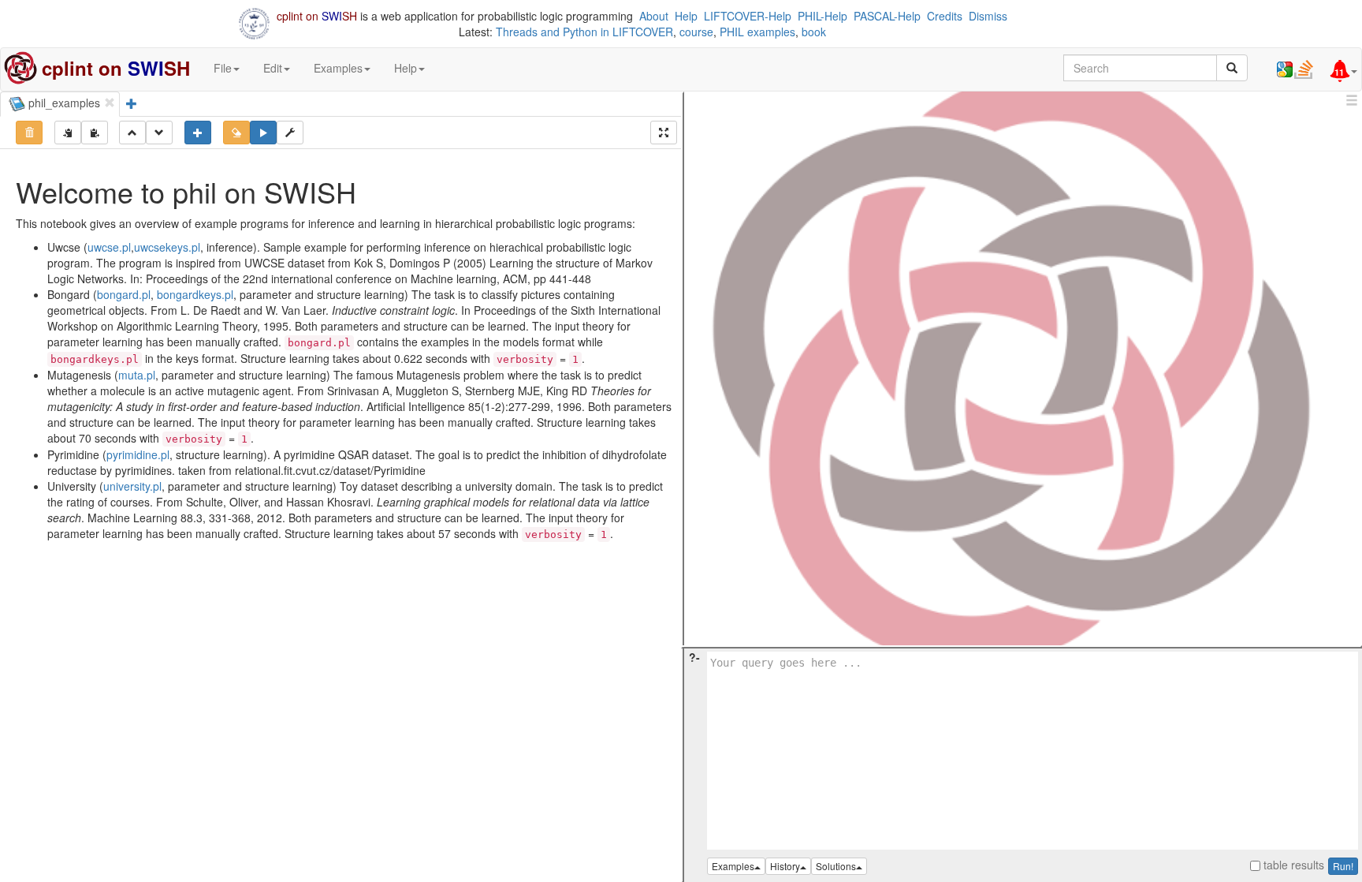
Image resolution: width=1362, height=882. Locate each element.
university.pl (132, 486)
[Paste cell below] (94, 132)
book (814, 31)
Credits (944, 16)
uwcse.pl (109, 247)
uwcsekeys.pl (167, 247)
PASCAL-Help (887, 16)
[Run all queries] (263, 132)
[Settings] (290, 132)
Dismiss (988, 16)
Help (686, 16)
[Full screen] (663, 132)
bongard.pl (124, 294)
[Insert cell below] (197, 132)
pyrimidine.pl (137, 454)
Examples (733, 866)
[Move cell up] (132, 132)
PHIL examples (757, 31)
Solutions (836, 866)
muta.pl (136, 375)
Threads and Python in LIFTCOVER (584, 31)
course (696, 31)
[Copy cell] (67, 132)
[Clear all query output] (236, 132)
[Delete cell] (29, 132)
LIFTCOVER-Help (747, 16)
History (785, 866)
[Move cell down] (159, 132)
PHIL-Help (822, 16)
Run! (1343, 866)
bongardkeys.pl (195, 294)
